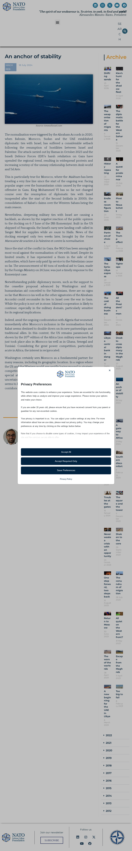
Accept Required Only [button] (66, 461)
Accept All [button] (66, 452)
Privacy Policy (66, 479)
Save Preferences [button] (66, 470)
